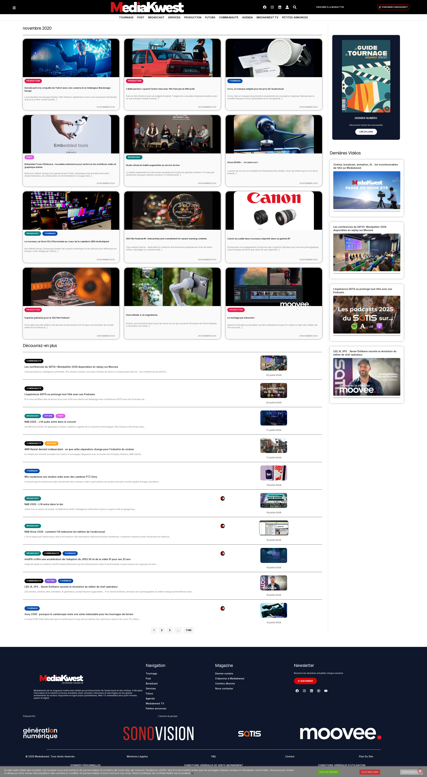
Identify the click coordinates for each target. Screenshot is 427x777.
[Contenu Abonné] (223, 498)
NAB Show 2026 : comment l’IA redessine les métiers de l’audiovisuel (65, 531)
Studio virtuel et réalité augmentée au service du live (153, 165)
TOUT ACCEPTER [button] (328, 772)
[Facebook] (264, 7)
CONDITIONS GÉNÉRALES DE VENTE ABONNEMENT (213, 765)
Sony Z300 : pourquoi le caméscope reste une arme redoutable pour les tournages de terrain (79, 614)
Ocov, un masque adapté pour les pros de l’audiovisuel (255, 88)
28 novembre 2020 (106, 336)
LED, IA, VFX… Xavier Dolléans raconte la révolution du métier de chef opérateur (71, 586)
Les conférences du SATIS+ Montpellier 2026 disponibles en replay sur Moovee (71, 366)
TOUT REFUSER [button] (369, 772)
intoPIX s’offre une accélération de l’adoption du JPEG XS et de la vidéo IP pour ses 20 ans (78, 559)
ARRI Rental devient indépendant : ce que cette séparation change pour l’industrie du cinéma (79, 449)
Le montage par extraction (241, 317)
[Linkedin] (279, 7)
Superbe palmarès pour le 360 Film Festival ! (47, 317)
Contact (289, 756)
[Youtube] (326, 691)
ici (192, 773)
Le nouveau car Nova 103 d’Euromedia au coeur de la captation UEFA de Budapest (67, 241)
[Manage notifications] (420, 771)
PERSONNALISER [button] (411, 772)
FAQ (213, 756)
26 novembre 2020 (207, 336)
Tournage (126, 17)
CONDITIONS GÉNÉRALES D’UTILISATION (341, 765)
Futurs (210, 17)
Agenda (247, 17)
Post (140, 17)
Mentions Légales (137, 756)
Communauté (228, 17)
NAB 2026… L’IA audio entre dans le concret (50, 421)
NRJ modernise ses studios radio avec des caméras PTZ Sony (61, 476)
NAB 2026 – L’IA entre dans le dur (44, 504)
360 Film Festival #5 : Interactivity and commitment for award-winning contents (166, 238)
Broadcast (156, 17)
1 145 (188, 629)
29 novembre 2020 (207, 183)
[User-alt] (287, 7)
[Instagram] (272, 7)
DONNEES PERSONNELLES (85, 765)
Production (192, 17)
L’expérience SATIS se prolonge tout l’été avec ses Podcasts (60, 394)
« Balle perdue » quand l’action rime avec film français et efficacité (160, 88)
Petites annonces (295, 17)
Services (174, 17)
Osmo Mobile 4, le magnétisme (141, 315)
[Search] (294, 7)
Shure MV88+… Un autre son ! (242, 162)
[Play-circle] (318, 691)
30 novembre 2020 (106, 107)
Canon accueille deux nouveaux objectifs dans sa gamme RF (258, 238)
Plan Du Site (366, 756)
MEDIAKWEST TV (267, 17)
